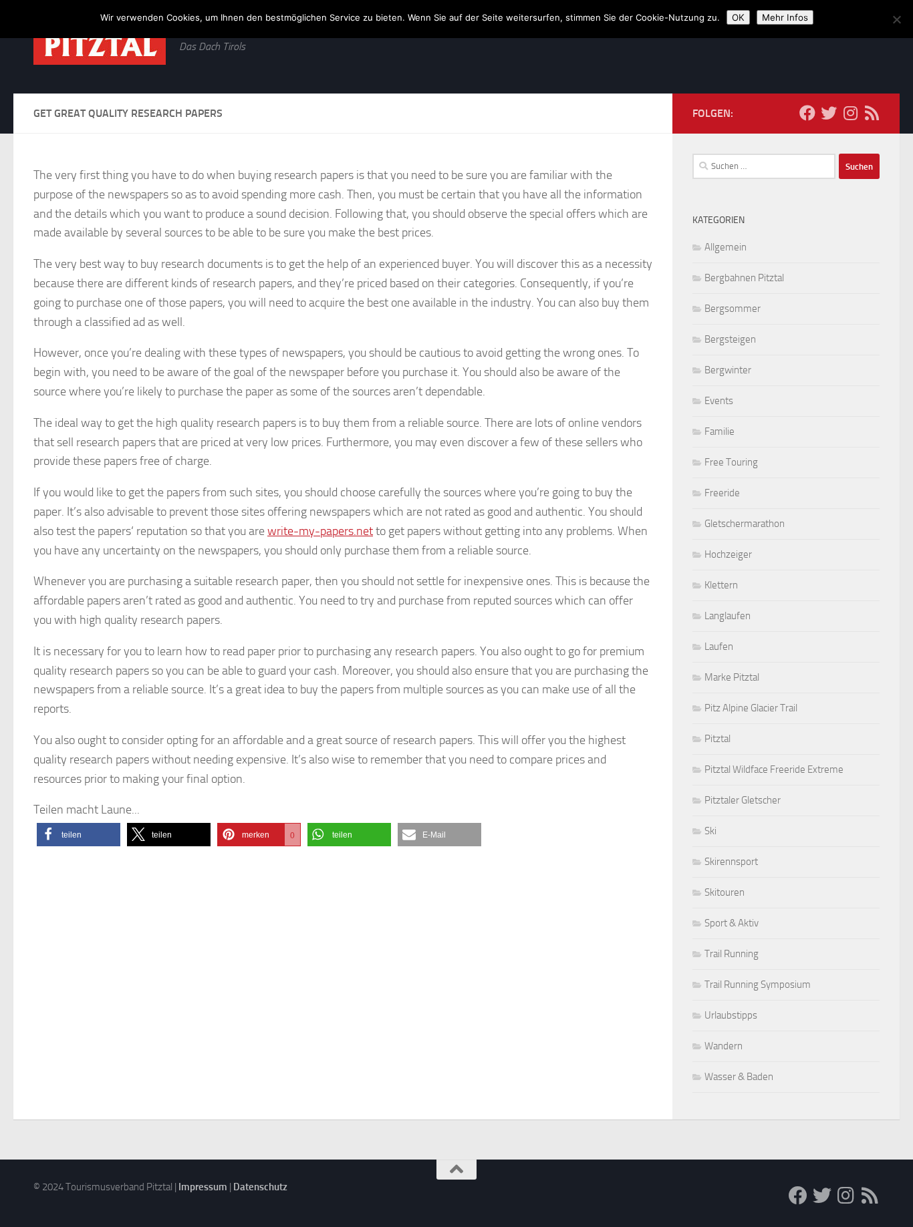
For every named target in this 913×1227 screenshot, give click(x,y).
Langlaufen (727, 616)
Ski (710, 831)
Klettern (721, 585)
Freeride (722, 493)
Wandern (723, 1046)
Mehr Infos (785, 17)
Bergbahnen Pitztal (744, 278)
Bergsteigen (730, 339)
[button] (78, 834)
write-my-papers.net (320, 531)
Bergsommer (732, 309)
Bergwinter (727, 370)
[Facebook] (807, 113)
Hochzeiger (728, 554)
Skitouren (724, 892)
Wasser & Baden (738, 1077)
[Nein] (896, 19)
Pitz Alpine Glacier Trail (750, 708)
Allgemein (725, 247)
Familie (719, 431)
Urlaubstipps (730, 1015)
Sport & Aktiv (731, 923)
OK (738, 17)
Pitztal (717, 739)
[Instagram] (850, 113)
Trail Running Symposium (757, 985)
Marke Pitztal (731, 677)
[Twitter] (829, 113)
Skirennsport (731, 862)
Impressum (202, 1187)
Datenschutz (260, 1187)
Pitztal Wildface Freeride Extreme (773, 769)
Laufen (718, 647)
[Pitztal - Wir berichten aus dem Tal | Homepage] (99, 46)
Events (718, 401)
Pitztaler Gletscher (742, 800)
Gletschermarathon (744, 524)
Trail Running (731, 954)
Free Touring (731, 462)
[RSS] (872, 113)
